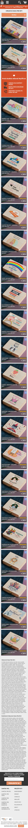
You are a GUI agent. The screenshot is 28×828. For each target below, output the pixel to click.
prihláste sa (14, 783)
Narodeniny (18, 791)
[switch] (10, 819)
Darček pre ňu (6, 791)
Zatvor (25, 7)
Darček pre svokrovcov (6, 808)
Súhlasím (21, 826)
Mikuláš (16, 799)
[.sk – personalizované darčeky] (2, 2)
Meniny (16, 794)
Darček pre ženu (5, 794)
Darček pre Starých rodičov (5, 804)
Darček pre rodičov (5, 798)
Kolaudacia (18, 804)
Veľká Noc (17, 802)
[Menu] (12, 818)
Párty (16, 807)
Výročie (17, 810)
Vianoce (17, 796)
